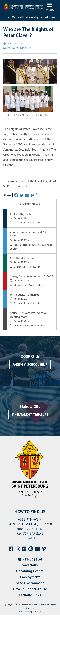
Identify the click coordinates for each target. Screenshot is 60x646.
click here (30, 186)
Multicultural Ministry (19, 47)
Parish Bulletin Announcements (28, 244)
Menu (50, 10)
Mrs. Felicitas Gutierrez (24, 294)
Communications (22, 325)
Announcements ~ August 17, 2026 (28, 234)
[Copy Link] (38, 195)
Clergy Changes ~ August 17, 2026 (31, 276)
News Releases (38, 325)
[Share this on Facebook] (16, 195)
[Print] (32, 195)
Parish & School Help (30, 364)
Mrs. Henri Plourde (22, 258)
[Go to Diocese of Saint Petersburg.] (4, 17)
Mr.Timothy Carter (21, 214)
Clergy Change (21, 285)
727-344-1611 (35, 529)
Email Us (30, 538)
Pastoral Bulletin (32, 222)
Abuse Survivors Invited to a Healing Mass (28, 315)
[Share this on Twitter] (22, 195)
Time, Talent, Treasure (30, 414)
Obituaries (19, 222)
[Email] (27, 195)
